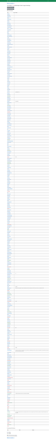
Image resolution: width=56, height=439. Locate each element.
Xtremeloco (8, 199)
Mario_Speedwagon (9, 36)
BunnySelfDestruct (9, 25)
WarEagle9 (8, 195)
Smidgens (8, 180)
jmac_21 (8, 244)
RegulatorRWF (9, 378)
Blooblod (8, 101)
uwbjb (8, 353)
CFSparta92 (8, 219)
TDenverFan (8, 343)
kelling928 (8, 319)
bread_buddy (8, 105)
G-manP (8, 237)
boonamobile (9, 360)
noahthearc (8, 74)
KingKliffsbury (9, 323)
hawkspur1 (8, 241)
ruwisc (8, 380)
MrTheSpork (8, 397)
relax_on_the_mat (9, 334)
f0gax (8, 126)
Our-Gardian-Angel (9, 76)
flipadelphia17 (9, 60)
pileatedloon (8, 171)
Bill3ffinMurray (9, 293)
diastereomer (9, 119)
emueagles (8, 232)
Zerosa (8, 200)
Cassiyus (8, 48)
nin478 (8, 37)
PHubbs (8, 78)
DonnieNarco (9, 365)
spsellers (8, 401)
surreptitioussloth (9, 415)
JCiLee (8, 314)
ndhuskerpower (9, 163)
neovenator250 (9, 372)
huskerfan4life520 (9, 313)
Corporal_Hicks (9, 117)
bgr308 (8, 45)
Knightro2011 (9, 150)
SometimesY (8, 82)
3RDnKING (8, 289)
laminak (8, 33)
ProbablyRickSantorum (10, 377)
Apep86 (8, 290)
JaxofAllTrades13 (9, 424)
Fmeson (8, 423)
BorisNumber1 (9, 361)
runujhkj (8, 261)
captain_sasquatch (9, 110)
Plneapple (8, 376)
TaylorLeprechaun (9, 273)
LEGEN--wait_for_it (9, 69)
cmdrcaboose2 (9, 114)
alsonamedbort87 (9, 357)
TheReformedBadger (9, 188)
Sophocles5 (8, 183)
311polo (8, 20)
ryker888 (8, 175)
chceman (8, 220)
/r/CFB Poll (9, 0)
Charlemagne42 (9, 301)
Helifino (8, 309)
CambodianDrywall (9, 215)
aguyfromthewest (9, 356)
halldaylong (8, 394)
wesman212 (8, 196)
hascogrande (8, 240)
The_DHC (8, 346)
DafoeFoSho (8, 53)
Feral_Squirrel (9, 236)
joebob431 (8, 317)
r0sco (8, 409)
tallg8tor (8, 184)
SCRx (7, 265)
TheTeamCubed (9, 19)
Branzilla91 (8, 211)
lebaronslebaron (9, 151)
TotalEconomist (9, 278)
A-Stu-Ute (8, 93)
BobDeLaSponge (9, 102)
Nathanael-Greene (9, 73)
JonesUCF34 (8, 245)
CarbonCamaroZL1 (9, 216)
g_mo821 (8, 131)
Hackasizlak (8, 134)
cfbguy (8, 49)
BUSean (8, 298)
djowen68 (8, 56)
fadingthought (9, 127)
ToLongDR (8, 191)
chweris (8, 390)
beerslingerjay (9, 207)
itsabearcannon (9, 142)
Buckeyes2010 (9, 297)
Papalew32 (8, 170)
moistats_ (8, 72)
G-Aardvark (8, 130)
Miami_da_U (8, 326)
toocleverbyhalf (9, 352)
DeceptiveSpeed (9, 224)
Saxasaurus (8, 398)
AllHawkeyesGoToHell (10, 44)
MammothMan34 (9, 158)
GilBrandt (8, 64)
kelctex (8, 147)
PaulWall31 (8, 330)
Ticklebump (8, 386)
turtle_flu (8, 90)
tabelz (8, 86)
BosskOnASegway (9, 294)
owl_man (8, 77)
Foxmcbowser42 (9, 393)
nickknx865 (8, 327)
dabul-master (9, 52)
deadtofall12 (8, 15)
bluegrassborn (9, 24)
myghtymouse (9, 16)
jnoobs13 (8, 369)
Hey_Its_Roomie (9, 311)
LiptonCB (8, 154)
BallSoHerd (8, 97)
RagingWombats (9, 252)
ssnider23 (8, 269)
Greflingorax (8, 65)
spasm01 (8, 268)
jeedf (7, 143)
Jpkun (8, 32)
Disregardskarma (9, 225)
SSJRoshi (8, 85)
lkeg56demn (8, 155)
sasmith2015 (8, 381)
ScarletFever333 (9, 264)
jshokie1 (8, 318)
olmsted (8, 248)
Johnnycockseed (9, 146)
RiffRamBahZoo (9, 257)
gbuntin (8, 410)
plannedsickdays (9, 249)
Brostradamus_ (9, 106)
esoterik (8, 233)
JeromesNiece (9, 315)
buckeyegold (8, 212)
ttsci (7, 192)
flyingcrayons (9, 61)
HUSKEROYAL (9, 138)
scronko (8, 335)
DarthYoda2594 (9, 364)
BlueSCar (8, 208)
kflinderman (8, 322)
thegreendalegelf (9, 350)
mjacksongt (8, 159)
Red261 (8, 256)
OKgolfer (8, 373)
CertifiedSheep (9, 217)
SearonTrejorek (9, 266)
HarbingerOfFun (9, 135)
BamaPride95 (9, 98)
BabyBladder (8, 94)
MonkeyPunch (9, 162)
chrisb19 (8, 302)
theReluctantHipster (9, 402)
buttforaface (8, 109)
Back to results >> (10, 3)
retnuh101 (8, 81)
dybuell (8, 228)
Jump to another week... (10, 7)
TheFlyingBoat (9, 187)
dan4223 (8, 420)
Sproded (8, 419)
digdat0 (8, 121)
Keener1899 (8, 68)
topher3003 (8, 89)
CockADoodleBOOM (9, 305)
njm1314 (8, 166)
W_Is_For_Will (9, 282)
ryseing (8, 176)
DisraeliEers (8, 122)
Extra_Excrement (9, 125)
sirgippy (8, 382)
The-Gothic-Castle (9, 385)
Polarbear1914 (9, 331)
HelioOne (8, 310)
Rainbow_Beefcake (9, 253)
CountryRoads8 (9, 118)
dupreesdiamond (9, 123)
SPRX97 (8, 339)
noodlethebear (9, 167)
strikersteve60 (9, 270)
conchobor (8, 221)
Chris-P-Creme (9, 113)
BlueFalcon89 (8, 23)
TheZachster (8, 277)
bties (7, 405)
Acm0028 (8, 203)
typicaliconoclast (9, 281)
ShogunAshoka (9, 179)
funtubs (8, 406)
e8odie (8, 229)
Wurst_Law (8, 285)
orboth (8, 168)
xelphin (8, 286)
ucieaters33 (8, 41)
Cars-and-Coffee (9, 389)
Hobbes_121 (8, 368)
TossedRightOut (9, 40)
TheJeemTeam (9, 416)
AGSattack (8, 204)
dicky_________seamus (9, 28)
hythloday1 (8, 139)
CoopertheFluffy (9, 27)
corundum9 (8, 306)
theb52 (8, 347)
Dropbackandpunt (9, 57)
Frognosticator (9, 29)
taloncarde (8, 342)
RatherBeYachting (9, 172)
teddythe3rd (8, 274)
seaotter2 (8, 338)
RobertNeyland (9, 260)
